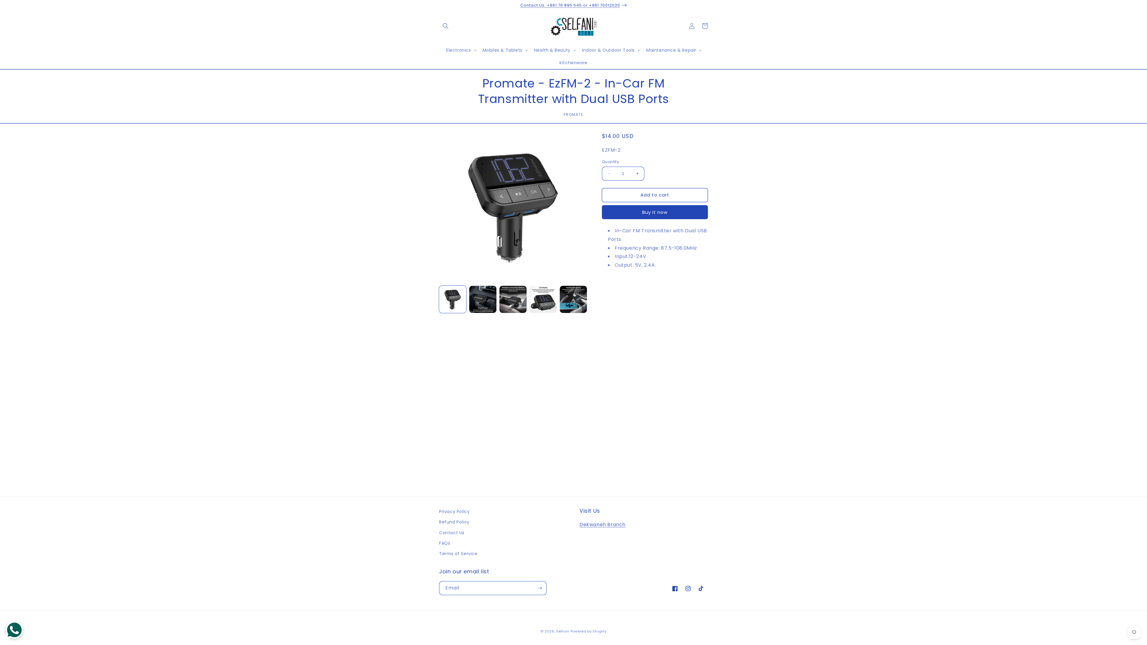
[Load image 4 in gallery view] (543, 299)
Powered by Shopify (589, 631)
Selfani (562, 631)
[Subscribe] (539, 588)
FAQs (444, 543)
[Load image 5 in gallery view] (573, 299)
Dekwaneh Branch (602, 524)
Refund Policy (454, 522)
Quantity (610, 162)
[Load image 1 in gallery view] (452, 299)
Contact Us (451, 533)
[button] (445, 26)
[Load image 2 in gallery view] (482, 299)
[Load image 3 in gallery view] (513, 299)
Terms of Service (458, 554)
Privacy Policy (454, 512)
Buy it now (655, 212)
